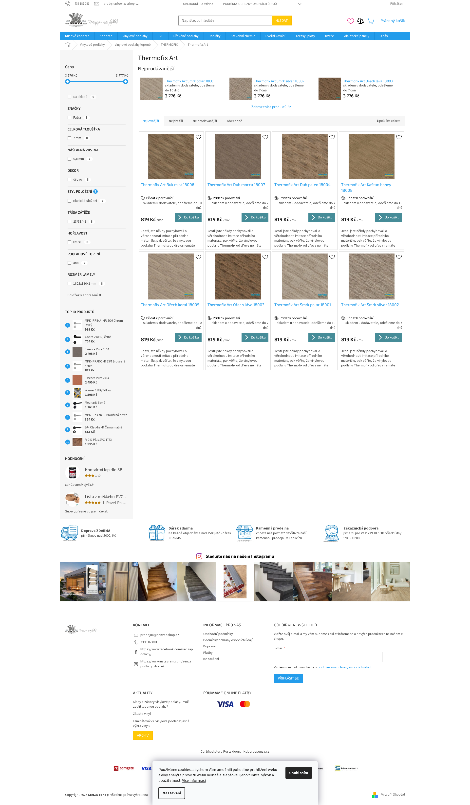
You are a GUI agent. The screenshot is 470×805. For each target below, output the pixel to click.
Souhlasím (298, 773)
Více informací (194, 780)
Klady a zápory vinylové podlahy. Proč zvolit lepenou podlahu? (161, 704)
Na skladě (83, 96)
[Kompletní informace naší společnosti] (346, 768)
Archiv (143, 735)
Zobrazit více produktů (268, 107)
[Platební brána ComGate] (123, 768)
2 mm (80, 138)
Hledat (282, 20)
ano (79, 262)
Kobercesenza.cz (256, 751)
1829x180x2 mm (88, 283)
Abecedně (234, 121)
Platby (208, 652)
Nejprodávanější (205, 121)
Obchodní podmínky (198, 4)
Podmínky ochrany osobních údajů (250, 4)
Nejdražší (176, 121)
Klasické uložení (88, 200)
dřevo (81, 179)
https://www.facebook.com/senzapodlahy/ (166, 652)
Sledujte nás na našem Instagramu (240, 555)
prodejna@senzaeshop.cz (159, 635)
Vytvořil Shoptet (393, 794)
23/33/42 (83, 221)
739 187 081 (148, 642)
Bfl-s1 (80, 242)
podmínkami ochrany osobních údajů (344, 667)
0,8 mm (81, 158)
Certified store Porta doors (221, 751)
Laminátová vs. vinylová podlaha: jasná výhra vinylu (161, 723)
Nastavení (172, 793)
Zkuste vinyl (142, 714)
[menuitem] (77, 36)
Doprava (209, 646)
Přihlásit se (288, 678)
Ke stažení (211, 659)
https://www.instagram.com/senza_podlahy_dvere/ (166, 664)
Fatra (80, 117)
